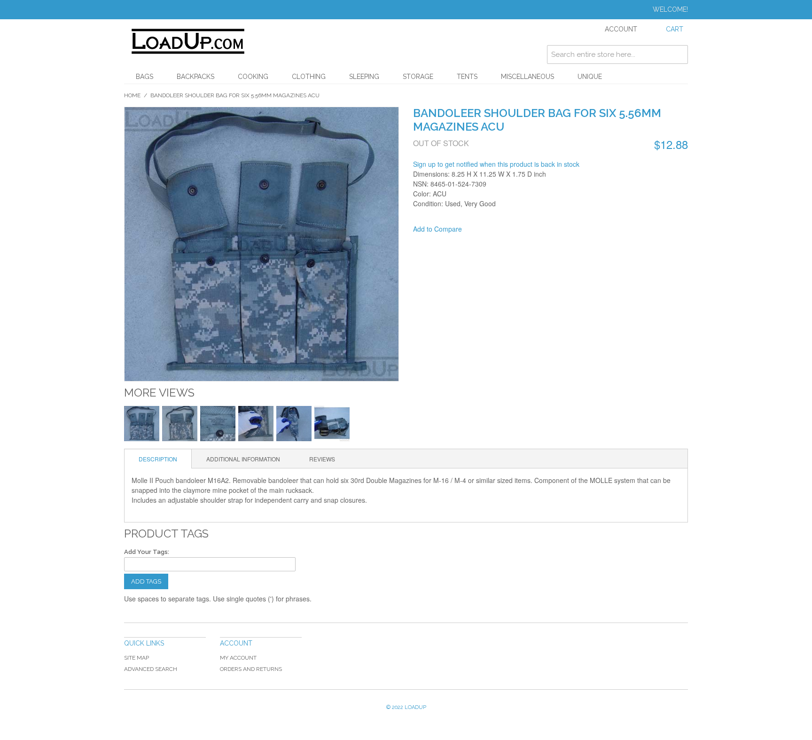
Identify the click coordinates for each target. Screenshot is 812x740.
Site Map (136, 657)
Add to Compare (437, 229)
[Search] (678, 54)
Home (132, 95)
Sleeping (364, 76)
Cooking (253, 76)
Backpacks (195, 76)
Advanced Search (150, 669)
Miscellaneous (527, 76)
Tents (467, 76)
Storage (418, 76)
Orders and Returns (251, 669)
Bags (144, 76)
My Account (238, 657)
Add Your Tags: (146, 551)
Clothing (309, 76)
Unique (590, 76)
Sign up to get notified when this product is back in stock (496, 164)
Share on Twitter (500, 229)
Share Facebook (482, 229)
